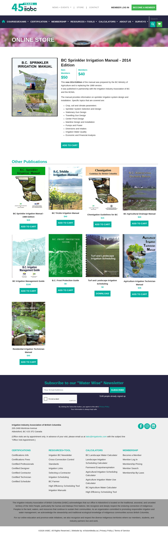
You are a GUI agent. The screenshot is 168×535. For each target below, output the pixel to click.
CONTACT (94, 7)
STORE (80, 7)
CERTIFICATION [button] (39, 21)
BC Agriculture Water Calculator (101, 487)
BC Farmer (54, 481)
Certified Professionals (23, 464)
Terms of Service (122, 531)
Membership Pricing (132, 464)
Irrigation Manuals (57, 490)
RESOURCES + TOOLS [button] (83, 21)
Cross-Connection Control (61, 459)
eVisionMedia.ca (90, 531)
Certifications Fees (21, 459)
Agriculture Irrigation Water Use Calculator (101, 481)
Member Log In (130, 459)
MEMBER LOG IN (120, 7)
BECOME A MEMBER (144, 7)
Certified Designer (20, 468)
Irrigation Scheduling (59, 477)
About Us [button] (126, 21)
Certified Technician (21, 477)
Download (102, 293)
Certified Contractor (21, 473)
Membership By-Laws (133, 473)
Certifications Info (20, 455)
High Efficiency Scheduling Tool (64, 486)
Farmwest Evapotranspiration (100, 467)
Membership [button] (59, 21)
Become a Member (132, 455)
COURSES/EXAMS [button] (17, 21)
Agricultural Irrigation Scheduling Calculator (101, 473)
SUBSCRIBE (117, 390)
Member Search (131, 468)
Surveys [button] (140, 21)
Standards (54, 464)
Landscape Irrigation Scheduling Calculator (96, 461)
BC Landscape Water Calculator (101, 455)
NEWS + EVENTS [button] (61, 7)
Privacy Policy (104, 407)
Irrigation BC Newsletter (60, 455)
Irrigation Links (56, 468)
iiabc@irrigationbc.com (96, 436)
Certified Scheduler (21, 481)
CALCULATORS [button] (107, 21)
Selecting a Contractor (60, 473)
